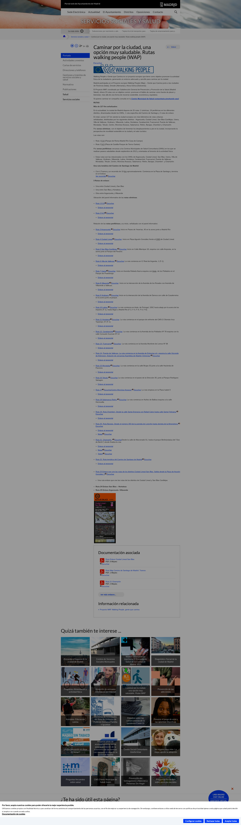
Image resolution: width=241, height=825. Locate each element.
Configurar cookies (193, 821)
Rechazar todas (213, 821)
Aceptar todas (231, 821)
